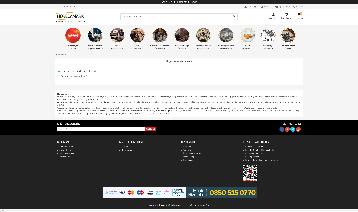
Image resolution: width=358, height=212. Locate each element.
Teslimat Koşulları (67, 153)
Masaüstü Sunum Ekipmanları (203, 47)
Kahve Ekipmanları (116, 47)
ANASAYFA (63, 7)
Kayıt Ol (265, 7)
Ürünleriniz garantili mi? (74, 76)
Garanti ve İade (66, 147)
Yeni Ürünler (188, 150)
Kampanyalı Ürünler (73, 47)
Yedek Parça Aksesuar (268, 47)
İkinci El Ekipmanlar (246, 47)
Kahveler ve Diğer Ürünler (182, 47)
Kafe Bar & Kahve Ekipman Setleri (95, 47)
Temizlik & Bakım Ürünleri (288, 47)
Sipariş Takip (189, 157)
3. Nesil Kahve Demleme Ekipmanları (160, 47)
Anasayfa (62, 54)
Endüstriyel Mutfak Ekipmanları (226, 47)
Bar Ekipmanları (136, 47)
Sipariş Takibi (282, 7)
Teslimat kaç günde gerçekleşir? (78, 71)
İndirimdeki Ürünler (192, 153)
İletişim (297, 7)
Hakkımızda (64, 157)
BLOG (73, 7)
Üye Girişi (250, 7)
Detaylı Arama (127, 150)
